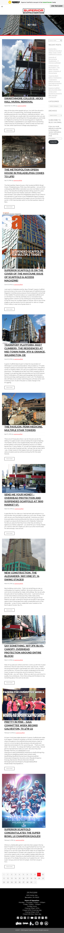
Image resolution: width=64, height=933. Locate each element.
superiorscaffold (21, 105)
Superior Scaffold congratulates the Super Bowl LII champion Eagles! (22, 833)
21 (43, 878)
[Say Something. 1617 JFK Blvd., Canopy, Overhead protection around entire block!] (23, 629)
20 (39, 878)
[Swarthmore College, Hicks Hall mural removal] (23, 68)
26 (19, 882)
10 (42, 874)
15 (19, 878)
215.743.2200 (32, 893)
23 (8, 882)
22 (4, 882)
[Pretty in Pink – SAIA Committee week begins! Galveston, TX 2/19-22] (23, 704)
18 (31, 878)
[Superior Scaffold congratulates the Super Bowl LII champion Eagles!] (23, 801)
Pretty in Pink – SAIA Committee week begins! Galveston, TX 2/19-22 (21, 725)
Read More (9, 130)
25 (15, 882)
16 (23, 878)
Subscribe (53, 142)
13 (11, 878)
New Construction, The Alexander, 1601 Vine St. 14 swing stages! (21, 576)
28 (27, 882)
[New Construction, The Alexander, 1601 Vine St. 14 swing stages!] (23, 555)
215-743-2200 (56, 6)
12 (8, 878)
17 (27, 878)
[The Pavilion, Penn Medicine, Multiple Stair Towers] (23, 409)
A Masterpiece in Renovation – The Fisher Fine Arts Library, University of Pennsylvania (55, 69)
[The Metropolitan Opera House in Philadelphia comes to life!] (23, 152)
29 (31, 882)
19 (35, 878)
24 (12, 882)
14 (15, 878)
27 (23, 882)
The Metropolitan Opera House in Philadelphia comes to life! (24, 173)
